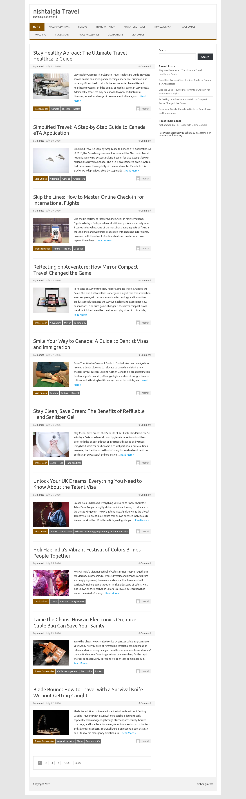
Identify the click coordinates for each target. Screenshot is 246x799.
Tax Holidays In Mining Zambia (191, 125)
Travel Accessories (88, 35)
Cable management (67, 671)
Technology (80, 323)
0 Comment (144, 66)
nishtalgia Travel (56, 11)
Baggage (78, 248)
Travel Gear (62, 35)
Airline (57, 248)
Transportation (105, 27)
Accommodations (59, 27)
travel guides (187, 27)
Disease (66, 109)
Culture (64, 393)
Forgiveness (77, 601)
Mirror (67, 323)
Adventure (55, 323)
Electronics (86, 671)
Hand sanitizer (73, 463)
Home (36, 27)
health (76, 109)
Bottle (53, 463)
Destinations (115, 35)
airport (67, 248)
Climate (55, 109)
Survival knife (93, 741)
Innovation (66, 531)
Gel (61, 463)
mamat (40, 66)
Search (162, 50)
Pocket (98, 671)
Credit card (79, 178)
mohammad (165, 125)
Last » (78, 763)
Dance (54, 601)
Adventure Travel (134, 27)
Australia (54, 178)
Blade (80, 741)
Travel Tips (39, 35)
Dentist (75, 393)
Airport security (65, 741)
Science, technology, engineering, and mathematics (101, 531)
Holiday (82, 27)
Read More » (132, 170)
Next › (67, 763)
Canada (66, 178)
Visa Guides (138, 35)
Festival (64, 601)
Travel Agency (162, 27)
